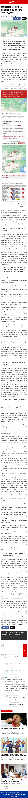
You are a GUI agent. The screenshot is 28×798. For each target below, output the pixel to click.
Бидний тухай (6, 794)
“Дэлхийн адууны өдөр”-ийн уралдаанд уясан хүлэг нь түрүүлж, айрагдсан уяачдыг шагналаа (13, 755)
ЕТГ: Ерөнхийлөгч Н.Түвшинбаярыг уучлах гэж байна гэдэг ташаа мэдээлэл (13, 729)
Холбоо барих (14, 796)
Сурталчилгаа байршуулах (18, 794)
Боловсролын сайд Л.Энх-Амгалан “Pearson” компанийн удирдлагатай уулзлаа (13, 780)
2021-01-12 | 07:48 (15, 695)
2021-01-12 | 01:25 (15, 654)
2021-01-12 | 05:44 (13, 677)
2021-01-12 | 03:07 (18, 670)
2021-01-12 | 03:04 (18, 663)
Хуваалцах (17, 18)
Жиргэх (24, 18)
